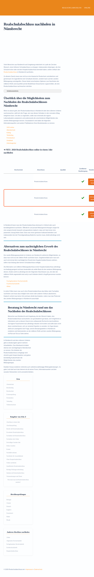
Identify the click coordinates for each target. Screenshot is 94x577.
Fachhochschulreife (13, 283)
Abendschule (11, 130)
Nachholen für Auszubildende (14, 456)
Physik (8, 520)
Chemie (8, 503)
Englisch (8, 510)
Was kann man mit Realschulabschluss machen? (18, 481)
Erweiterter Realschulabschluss (15, 432)
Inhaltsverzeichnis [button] (12, 91)
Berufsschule (10, 391)
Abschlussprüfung (11, 425)
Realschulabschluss (71, 8)
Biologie (8, 499)
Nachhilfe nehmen (11, 452)
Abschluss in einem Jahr (13, 422)
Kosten (8, 449)
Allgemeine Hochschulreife (14, 541)
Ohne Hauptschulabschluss (13, 459)
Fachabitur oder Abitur (12, 439)
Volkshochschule (11, 404)
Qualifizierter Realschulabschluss (15, 466)
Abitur (8, 286)
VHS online (10, 127)
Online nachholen (11, 463)
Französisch (9, 513)
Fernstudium (11, 138)
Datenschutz (38, 569)
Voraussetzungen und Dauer (14, 476)
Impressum (29, 569)
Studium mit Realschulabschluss (15, 473)
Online (87, 8)
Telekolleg (10, 135)
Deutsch (8, 506)
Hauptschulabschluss (12, 551)
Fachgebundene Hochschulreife (17, 281)
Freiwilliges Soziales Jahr (13, 442)
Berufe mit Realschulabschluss (14, 429)
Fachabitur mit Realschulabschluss (15, 435)
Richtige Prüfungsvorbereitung (14, 469)
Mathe (8, 516)
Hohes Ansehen (10, 446)
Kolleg (9, 132)
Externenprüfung (11, 394)
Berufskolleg (9, 387)
